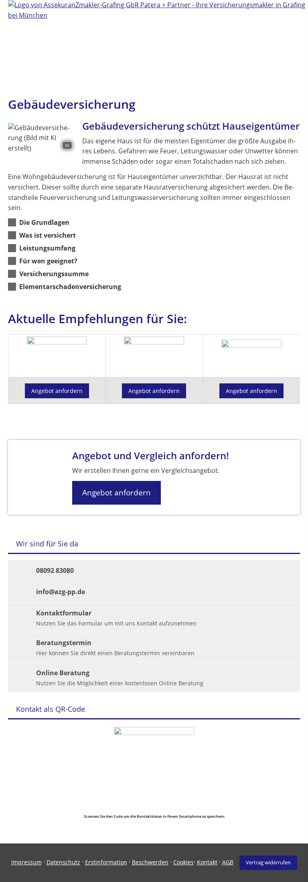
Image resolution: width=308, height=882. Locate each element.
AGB (227, 862)
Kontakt (207, 862)
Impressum (26, 862)
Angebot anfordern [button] (57, 391)
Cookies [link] (183, 862)
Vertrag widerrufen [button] (268, 862)
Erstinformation (106, 862)
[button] (44, 222)
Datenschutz (63, 862)
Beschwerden (150, 862)
